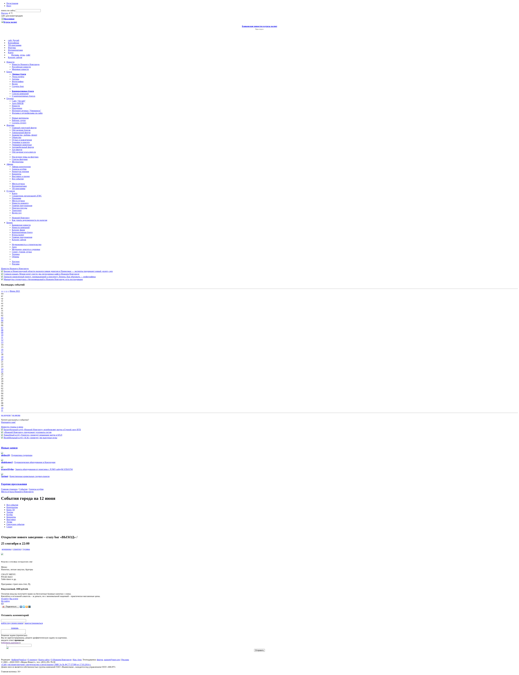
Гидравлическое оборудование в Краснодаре (34, 462)
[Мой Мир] (29, 606)
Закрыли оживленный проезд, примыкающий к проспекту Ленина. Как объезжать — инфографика (50, 277)
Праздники (17, 108)
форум (100, 660)
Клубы (9, 514)
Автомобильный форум (23, 147)
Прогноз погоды (19, 208)
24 (2, 369)
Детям (9, 522)
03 (2, 318)
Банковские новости (21, 225)
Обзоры (15, 257)
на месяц (16, 415)
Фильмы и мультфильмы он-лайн (27, 113)
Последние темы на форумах (25, 157)
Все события (18, 179)
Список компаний (20, 93)
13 (2, 342)
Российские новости (21, 67)
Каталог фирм (18, 230)
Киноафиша (13, 43)
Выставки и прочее (21, 176)
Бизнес (9, 222)
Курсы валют (18, 235)
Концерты (16, 174)
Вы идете (13, 599)
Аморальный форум (21, 132)
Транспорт (17, 210)
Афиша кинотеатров (21, 166)
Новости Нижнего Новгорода (25, 64)
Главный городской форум (24, 128)
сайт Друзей (13, 40)
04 (2, 320)
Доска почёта (18, 76)
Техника (16, 254)
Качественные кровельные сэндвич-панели (30, 476)
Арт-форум (17, 149)
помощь (14, 628)
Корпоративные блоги (22, 232)
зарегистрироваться (34, 623)
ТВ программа (14, 45)
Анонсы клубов (19, 169)
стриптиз (17, 549)
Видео (15, 84)
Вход (8, 6)
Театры (9, 512)
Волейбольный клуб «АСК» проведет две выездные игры (30, 438)
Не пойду (5, 601)
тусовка (26, 549)
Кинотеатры (12, 507)
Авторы (15, 79)
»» (6, 291)
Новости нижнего (20, 203)
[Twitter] (23, 606)
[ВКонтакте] (21, 606)
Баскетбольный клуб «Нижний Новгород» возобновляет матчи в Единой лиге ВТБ (42, 429)
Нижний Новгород (20, 218)
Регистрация (12, 3)
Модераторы (18, 162)
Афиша (9, 164)
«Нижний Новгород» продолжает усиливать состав (27, 432)
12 (2, 340)
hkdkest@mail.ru (18, 660)
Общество (16, 137)
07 (2, 327)
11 (2, 337)
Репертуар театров (20, 171)
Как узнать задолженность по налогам (29, 220)
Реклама (15, 264)
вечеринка (6, 549)
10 (2, 335)
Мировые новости (20, 69)
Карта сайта (44, 660)
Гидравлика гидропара (21, 455)
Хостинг (16, 261)
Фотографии (18, 81)
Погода (4, 13)
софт (28, 55)
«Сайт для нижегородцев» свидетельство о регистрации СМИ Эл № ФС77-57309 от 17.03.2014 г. (46, 664)
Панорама (16, 198)
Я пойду (5, 599)
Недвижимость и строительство (26, 244)
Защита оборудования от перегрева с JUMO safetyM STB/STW (44, 469)
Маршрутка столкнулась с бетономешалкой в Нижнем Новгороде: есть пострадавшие (43, 279)
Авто (14, 247)
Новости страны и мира (12, 427)
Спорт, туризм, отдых (22, 252)
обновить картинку (11, 642)
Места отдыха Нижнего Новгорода (17, 491)
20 (2, 359)
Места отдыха (18, 184)
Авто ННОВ (18, 103)
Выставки (11, 519)
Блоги (9, 72)
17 (2, 352)
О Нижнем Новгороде (61, 660)
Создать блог (18, 86)
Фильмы (15, 55)
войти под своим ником (12, 623)
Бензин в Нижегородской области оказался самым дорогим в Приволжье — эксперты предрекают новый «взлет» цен (58, 271)
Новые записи (9, 447)
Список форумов (20, 159)
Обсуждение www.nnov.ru (24, 152)
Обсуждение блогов (21, 130)
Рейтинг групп (19, 120)
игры (22, 55)
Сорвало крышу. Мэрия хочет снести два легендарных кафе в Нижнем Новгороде (41, 274)
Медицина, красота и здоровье (26, 249)
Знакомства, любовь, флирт (24, 135)
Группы (10, 98)
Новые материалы (20, 118)
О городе (10, 191)
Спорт (9, 527)
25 (2, 371)
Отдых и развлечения (22, 140)
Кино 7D (10, 510)
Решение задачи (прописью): (14, 635)
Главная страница (9, 489)
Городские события (15, 524)
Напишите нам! (8, 422)
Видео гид (16, 213)
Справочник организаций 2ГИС (27, 196)
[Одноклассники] (26, 606)
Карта (10, 52)
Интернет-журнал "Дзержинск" (26, 111)
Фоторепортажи (15, 50)
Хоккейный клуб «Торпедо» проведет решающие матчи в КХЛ (33, 435)
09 (2, 332)
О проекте (32, 660)
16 (2, 349)
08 (2, 330)
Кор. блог (77, 660)
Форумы (12, 48)
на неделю (6, 415)
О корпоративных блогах (23, 96)
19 (2, 357)
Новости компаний (21, 227)
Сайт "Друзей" (19, 101)
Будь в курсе (259, 29)
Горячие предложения (22, 205)
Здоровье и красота (21, 142)
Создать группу (19, 123)
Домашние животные (22, 145)
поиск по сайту (8, 10)
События (23, 489)
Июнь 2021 (15, 291)
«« (2, 291)
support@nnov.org (112, 660)
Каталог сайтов (15, 57)
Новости (10, 62)
